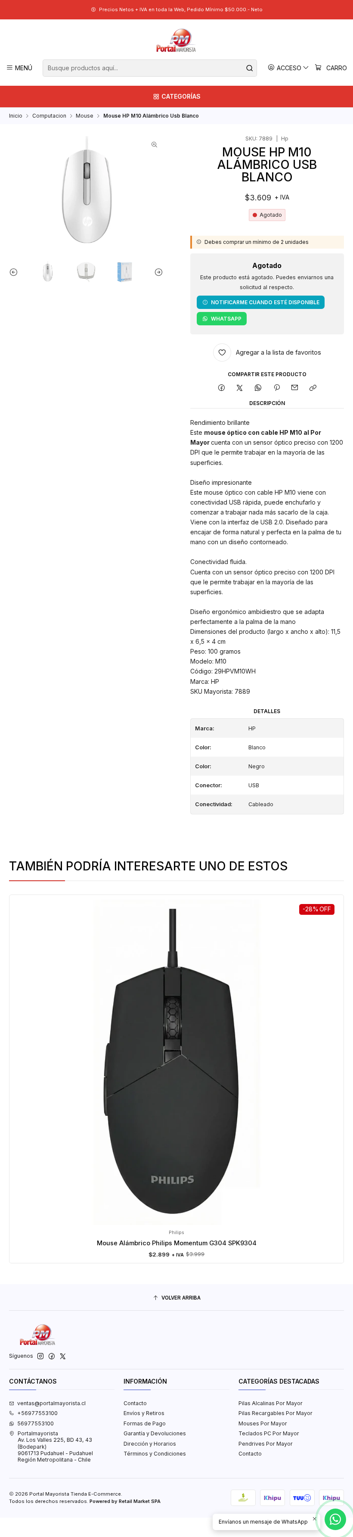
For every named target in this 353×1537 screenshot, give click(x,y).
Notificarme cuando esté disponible (265, 302)
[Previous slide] (15, 272)
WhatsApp (226, 318)
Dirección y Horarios (150, 1443)
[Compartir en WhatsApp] (258, 388)
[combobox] (150, 68)
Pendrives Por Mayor (265, 1443)
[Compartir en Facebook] (221, 388)
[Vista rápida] (23, 1069)
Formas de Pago (145, 1423)
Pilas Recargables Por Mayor (275, 1413)
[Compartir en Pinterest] (276, 388)
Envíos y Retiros (144, 1413)
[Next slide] (156, 272)
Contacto (135, 1403)
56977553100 (35, 1423)
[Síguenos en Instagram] (40, 1356)
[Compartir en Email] (294, 388)
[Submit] (249, 68)
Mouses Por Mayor (262, 1423)
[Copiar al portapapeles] (313, 388)
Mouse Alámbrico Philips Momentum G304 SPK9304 (177, 1243)
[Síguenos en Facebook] (52, 1356)
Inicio (15, 115)
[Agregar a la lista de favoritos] (23, 1050)
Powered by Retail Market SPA (125, 1501)
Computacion (49, 115)
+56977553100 (37, 1413)
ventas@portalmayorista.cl (51, 1403)
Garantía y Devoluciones (155, 1433)
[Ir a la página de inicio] (176, 40)
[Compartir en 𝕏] (239, 388)
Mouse (84, 115)
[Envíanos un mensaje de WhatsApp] (335, 1519)
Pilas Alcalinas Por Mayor (270, 1403)
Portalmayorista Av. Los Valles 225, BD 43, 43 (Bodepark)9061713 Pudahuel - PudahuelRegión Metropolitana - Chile (55, 1446)
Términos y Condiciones (155, 1453)
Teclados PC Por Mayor (268, 1433)
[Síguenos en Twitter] (63, 1356)
